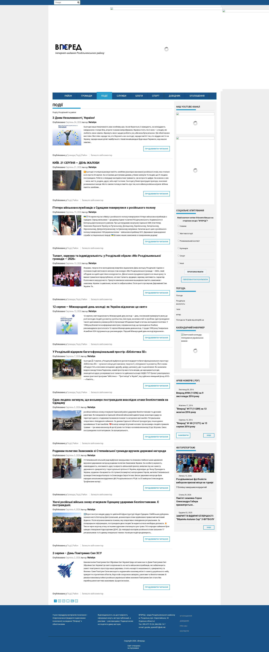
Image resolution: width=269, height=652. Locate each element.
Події (104, 96)
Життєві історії (186, 233)
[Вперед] (56, 96)
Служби (121, 96)
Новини (183, 226)
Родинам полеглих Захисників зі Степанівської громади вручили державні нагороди (109, 451)
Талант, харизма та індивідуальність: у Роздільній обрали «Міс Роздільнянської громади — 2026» (107, 257)
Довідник (174, 96)
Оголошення (197, 96)
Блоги (139, 96)
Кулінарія (184, 248)
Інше (182, 263)
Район (68, 96)
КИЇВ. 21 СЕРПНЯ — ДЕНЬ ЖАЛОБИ (76, 162)
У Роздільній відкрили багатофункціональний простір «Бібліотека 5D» (100, 351)
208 (72, 601)
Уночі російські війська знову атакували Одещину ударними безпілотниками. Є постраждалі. (106, 503)
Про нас (183, 626)
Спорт (155, 96)
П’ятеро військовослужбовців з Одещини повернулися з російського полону (104, 207)
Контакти (184, 631)
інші (209, 435)
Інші (209, 527)
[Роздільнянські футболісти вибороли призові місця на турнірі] (195, 463)
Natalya (92, 122)
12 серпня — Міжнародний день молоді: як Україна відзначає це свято (100, 306)
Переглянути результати (195, 279)
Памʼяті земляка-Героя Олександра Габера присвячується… (189, 501)
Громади (86, 96)
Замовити (183, 435)
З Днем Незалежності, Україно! (74, 117)
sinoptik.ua (199, 320)
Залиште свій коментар (101, 155)
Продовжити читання (156, 149)
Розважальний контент (190, 241)
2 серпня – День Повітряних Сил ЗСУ (77, 553)
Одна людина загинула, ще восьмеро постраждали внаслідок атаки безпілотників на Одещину (110, 401)
